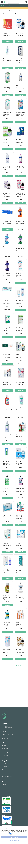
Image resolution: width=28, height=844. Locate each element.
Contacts (4, 769)
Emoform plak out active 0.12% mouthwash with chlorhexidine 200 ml (20, 543)
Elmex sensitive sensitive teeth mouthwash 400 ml (7, 60)
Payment (4, 763)
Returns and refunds (7, 776)
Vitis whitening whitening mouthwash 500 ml (20, 87)
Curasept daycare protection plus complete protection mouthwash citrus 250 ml (20, 221)
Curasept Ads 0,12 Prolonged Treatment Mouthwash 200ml (20, 33)
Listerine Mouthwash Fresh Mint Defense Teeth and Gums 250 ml (7, 490)
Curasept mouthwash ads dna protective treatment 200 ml (20, 651)
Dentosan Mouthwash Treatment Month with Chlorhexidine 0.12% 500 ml (6, 141)
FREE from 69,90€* (6, 5)
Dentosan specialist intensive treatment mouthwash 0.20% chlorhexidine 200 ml (7, 329)
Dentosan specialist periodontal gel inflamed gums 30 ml (7, 355)
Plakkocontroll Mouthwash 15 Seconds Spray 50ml (7, 543)
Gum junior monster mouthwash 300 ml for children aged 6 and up (7, 409)
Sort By (2, 13)
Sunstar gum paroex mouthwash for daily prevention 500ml (7, 87)
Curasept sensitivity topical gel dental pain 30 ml (7, 302)
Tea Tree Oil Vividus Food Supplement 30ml (6, 597)
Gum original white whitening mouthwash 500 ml (20, 409)
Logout (3, 787)
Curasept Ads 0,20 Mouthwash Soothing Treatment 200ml (20, 194)
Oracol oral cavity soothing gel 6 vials (7, 516)
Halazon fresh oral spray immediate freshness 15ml (7, 463)
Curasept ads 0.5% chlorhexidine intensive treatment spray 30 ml (20, 302)
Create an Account (6, 784)
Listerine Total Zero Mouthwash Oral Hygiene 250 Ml (20, 490)
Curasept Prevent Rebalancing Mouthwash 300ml (19, 141)
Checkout (4, 791)
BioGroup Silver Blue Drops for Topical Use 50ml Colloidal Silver (7, 570)
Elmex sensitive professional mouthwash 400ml (7, 114)
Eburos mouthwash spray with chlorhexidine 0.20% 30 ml (7, 382)
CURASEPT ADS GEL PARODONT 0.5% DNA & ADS (7, 221)
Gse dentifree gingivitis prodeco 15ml (20, 570)
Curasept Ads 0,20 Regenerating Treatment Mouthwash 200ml (6, 194)
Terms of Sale (5, 755)
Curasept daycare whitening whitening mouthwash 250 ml (7, 275)
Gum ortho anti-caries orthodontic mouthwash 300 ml (7, 436)
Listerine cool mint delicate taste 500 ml (6, 624)
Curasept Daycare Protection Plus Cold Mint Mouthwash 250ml (7, 248)
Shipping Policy (5, 766)
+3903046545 (5, 731)
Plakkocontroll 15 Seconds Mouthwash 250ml (20, 516)
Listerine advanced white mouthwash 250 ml (20, 597)
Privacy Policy (5, 748)
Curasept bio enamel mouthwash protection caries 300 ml (20, 60)
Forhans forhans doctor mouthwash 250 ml (20, 114)
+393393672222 (9, 734)
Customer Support (6, 773)
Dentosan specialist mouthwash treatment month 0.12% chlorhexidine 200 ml (20, 329)
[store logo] (4, 2)
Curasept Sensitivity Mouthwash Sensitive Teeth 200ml (20, 275)
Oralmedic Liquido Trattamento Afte (6, 33)
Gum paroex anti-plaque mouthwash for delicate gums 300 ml (20, 436)
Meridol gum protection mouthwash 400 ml (7, 651)
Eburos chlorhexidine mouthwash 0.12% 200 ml (19, 355)
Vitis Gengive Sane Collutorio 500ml (20, 168)
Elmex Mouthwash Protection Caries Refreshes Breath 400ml (19, 624)
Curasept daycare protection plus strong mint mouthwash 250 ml (20, 248)
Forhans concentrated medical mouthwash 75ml (20, 382)
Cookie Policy (5, 752)
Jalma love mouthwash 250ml (19, 463)
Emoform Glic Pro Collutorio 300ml (6, 168)
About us (4, 745)
